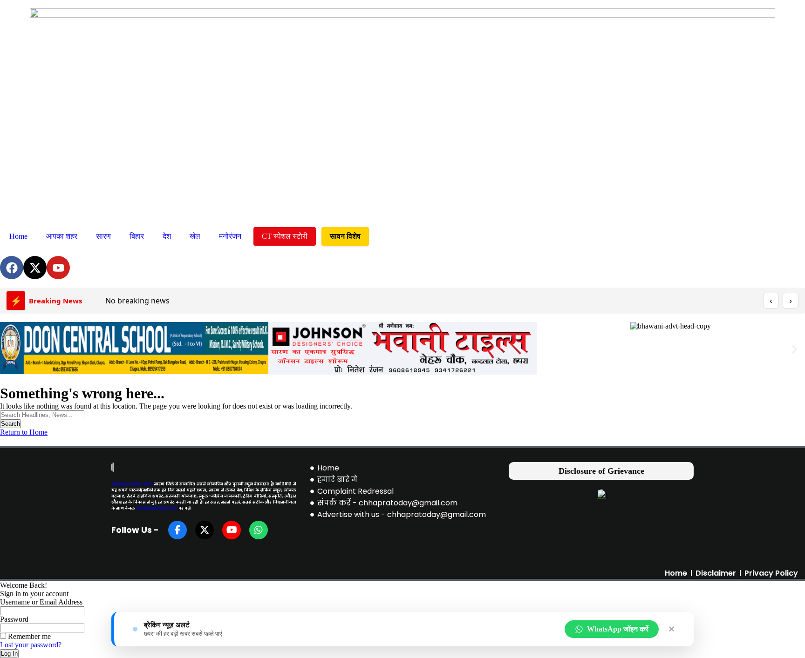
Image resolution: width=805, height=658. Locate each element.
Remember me (28, 636)
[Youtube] (58, 267)
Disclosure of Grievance (601, 471)
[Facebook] (11, 267)
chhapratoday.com (132, 484)
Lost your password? (30, 645)
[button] (10, 349)
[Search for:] (42, 414)
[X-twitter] (35, 267)
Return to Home (24, 432)
